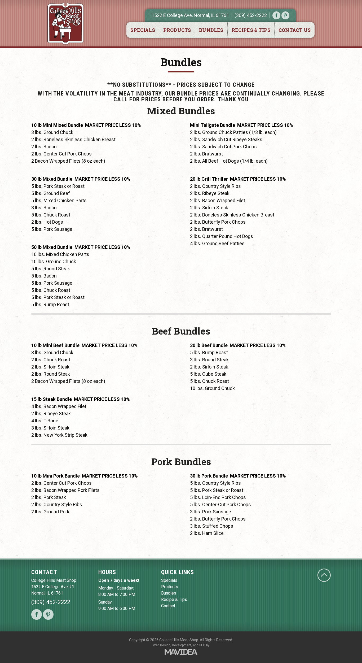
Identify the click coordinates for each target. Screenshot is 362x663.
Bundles (211, 30)
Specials (142, 30)
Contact (168, 605)
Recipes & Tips (251, 30)
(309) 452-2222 (251, 15)
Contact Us (295, 30)
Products (177, 30)
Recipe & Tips (174, 599)
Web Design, (162, 645)
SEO (202, 645)
